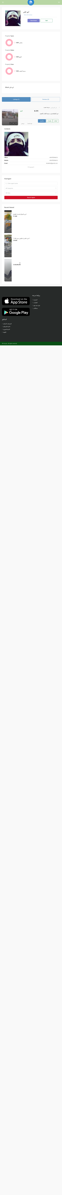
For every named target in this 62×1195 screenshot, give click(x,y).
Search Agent (31, 197)
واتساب (49, 121)
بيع (20, 262)
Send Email (33, 20)
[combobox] (55, 107)
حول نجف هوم (36, 305)
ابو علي (22, 123)
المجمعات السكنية (7, 323)
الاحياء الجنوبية (6, 329)
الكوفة (4, 332)
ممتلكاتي (35, 308)
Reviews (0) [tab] (45, 99)
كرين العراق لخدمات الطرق (19, 214)
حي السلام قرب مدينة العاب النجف (49, 113)
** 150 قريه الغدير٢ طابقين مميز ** (21, 238)
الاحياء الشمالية (6, 326)
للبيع (21, 111)
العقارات (35, 302)
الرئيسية (35, 299)
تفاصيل (42, 121)
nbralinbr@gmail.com (52, 163)
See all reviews (28, 15)
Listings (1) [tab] (16, 99)
